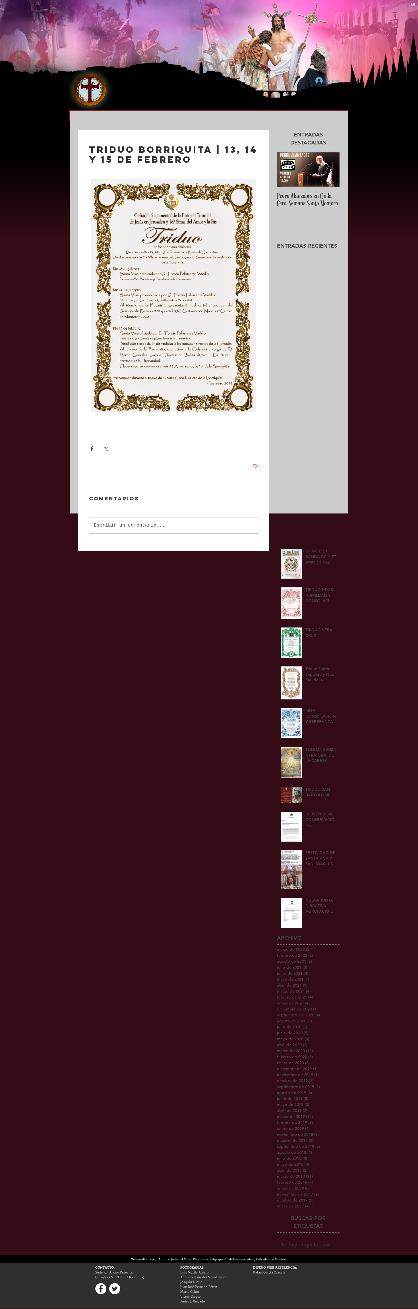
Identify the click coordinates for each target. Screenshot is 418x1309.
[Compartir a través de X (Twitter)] (105, 448)
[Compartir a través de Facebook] (91, 448)
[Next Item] (330, 169)
